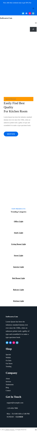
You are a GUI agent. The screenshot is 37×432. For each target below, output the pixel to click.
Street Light (18, 255)
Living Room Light (18, 244)
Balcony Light (18, 290)
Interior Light (18, 267)
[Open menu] (33, 8)
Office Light (18, 221)
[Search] (33, 29)
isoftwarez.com (6, 18)
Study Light (18, 233)
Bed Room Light (18, 278)
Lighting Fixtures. (10, 429)
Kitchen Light (18, 301)
